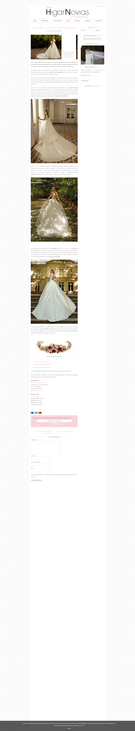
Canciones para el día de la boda (65, 431)
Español (99, 6)
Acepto (69, 728)
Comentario (34, 439)
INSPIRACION (44, 20)
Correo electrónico (36, 462)
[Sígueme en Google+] (91, 38)
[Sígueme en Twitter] (87, 38)
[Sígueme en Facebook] (84, 38)
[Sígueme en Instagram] (97, 38)
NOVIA (34, 20)
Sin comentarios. (58, 31)
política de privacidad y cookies (75, 725)
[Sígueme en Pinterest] (94, 38)
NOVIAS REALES (57, 20)
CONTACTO (88, 20)
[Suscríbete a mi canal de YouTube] (100, 38)
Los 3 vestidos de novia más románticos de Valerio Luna (54, 28)
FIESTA (68, 20)
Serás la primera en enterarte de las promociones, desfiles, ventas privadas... (52, 418)
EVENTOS (77, 20)
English (103, 6)
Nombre (33, 455)
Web (32, 468)
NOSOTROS (99, 20)
